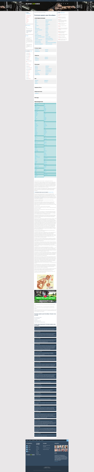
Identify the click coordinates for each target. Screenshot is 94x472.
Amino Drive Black (28, 69)
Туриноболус (27, 78)
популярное (33, 440)
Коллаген (27, 72)
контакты (42, 440)
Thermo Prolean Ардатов (37, 318)
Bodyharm (27, 59)
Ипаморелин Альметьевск (46, 449)
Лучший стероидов (38, 454)
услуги (39, 440)
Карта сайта (47, 469)
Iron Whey (37, 446)
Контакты (66, 0)
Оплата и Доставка (59, 0)
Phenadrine (27, 66)
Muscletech (37, 449)
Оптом (63, 0)
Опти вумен (27, 53)
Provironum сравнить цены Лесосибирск (40, 12)
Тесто (27, 63)
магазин (37, 440)
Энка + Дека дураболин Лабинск (38, 317)
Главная (27, 0)
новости (30, 440)
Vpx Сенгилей (35, 319)
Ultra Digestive (27, 54)
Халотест (27, 75)
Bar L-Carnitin (27, 56)
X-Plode (37, 450)
